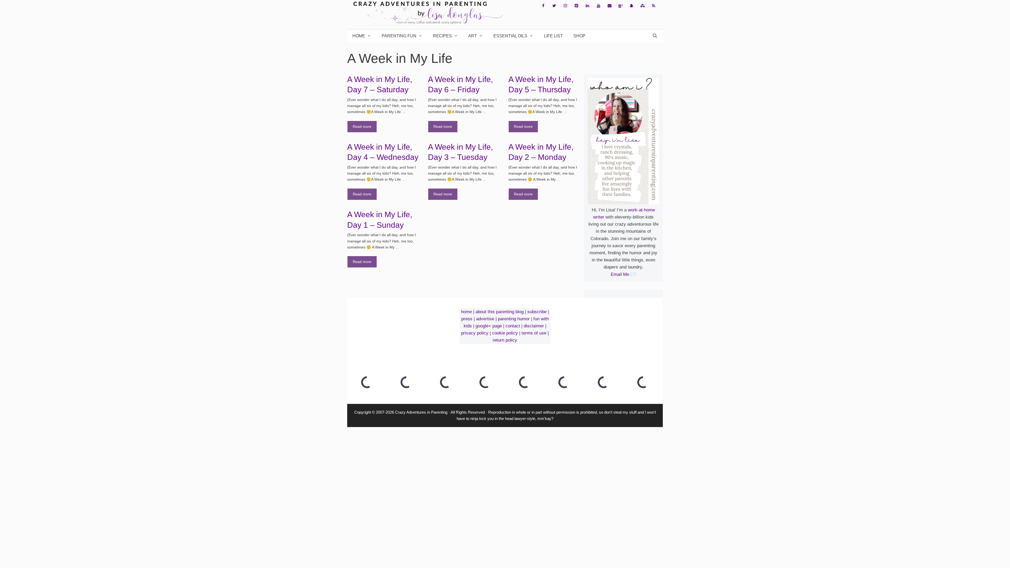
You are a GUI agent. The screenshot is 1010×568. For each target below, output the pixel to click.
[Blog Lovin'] (620, 6)
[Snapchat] (631, 6)
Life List (553, 36)
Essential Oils (510, 36)
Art (472, 36)
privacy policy (474, 333)
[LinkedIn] (587, 6)
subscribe (537, 311)
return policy (505, 340)
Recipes (442, 36)
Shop (579, 36)
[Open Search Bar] (655, 36)
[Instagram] (565, 6)
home (466, 311)
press (466, 318)
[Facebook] (543, 6)
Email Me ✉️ (623, 274)
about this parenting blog (500, 311)
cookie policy (505, 333)
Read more (362, 126)
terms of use (534, 333)
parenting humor (514, 318)
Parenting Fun (399, 36)
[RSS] (653, 6)
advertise (485, 318)
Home (358, 36)
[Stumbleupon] (642, 6)
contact (513, 325)
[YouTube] (598, 6)
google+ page (489, 325)
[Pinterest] (576, 6)
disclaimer (534, 325)
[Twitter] (554, 6)
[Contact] (609, 6)
